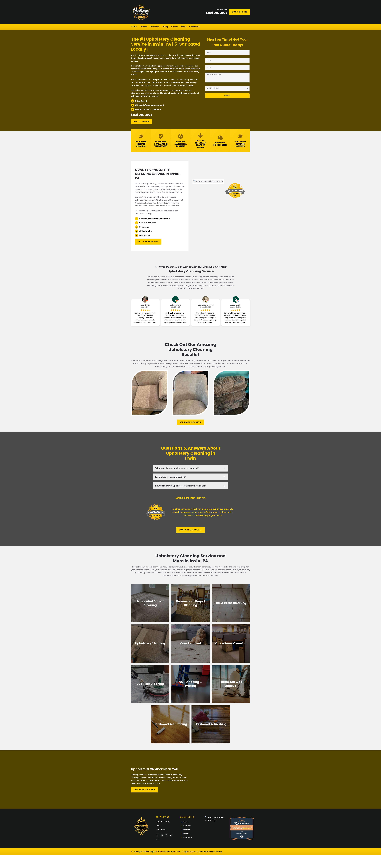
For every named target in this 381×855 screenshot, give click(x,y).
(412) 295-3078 (141, 115)
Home (134, 27)
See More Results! (190, 422)
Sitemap (218, 851)
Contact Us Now (189, 530)
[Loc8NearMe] (241, 833)
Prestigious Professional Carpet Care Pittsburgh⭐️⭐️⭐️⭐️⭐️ (242, 827)
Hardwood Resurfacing (170, 724)
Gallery (174, 27)
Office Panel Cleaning (231, 643)
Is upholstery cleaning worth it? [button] (170, 477)
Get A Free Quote (148, 241)
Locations (154, 27)
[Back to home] (141, 12)
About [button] (183, 27)
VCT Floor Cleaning (150, 684)
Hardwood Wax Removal (231, 684)
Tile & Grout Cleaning (231, 603)
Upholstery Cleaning (150, 643)
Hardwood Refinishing (211, 724)
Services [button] (143, 27)
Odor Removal (190, 643)
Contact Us (194, 27)
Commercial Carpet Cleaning (190, 603)
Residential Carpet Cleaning (150, 603)
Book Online (239, 12)
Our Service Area (144, 789)
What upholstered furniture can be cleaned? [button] (177, 468)
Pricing (165, 27)
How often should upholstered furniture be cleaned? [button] (180, 485)
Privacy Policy (206, 851)
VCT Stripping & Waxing (190, 684)
